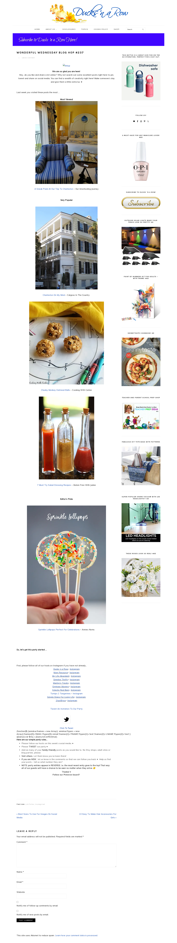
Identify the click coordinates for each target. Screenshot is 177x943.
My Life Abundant (60, 676)
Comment (22, 842)
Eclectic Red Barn (60, 690)
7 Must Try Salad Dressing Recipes (54, 485)
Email (20, 882)
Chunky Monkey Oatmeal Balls (55, 390)
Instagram (75, 669)
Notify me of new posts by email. (33, 914)
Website (21, 892)
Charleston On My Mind (54, 295)
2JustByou (61, 700)
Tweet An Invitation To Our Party (66, 709)
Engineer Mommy (60, 686)
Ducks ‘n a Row (60, 669)
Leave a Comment (28, 58)
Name (20, 872)
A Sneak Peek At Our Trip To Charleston (53, 189)
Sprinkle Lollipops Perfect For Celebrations (59, 629)
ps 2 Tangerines (63, 693)
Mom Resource (61, 672)
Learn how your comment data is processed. (76, 935)
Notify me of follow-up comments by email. (37, 905)
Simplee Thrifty (60, 679)
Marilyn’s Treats (60, 683)
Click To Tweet (66, 728)
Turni (52, 693)
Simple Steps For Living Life (60, 697)
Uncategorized (40, 804)
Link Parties (30, 804)
